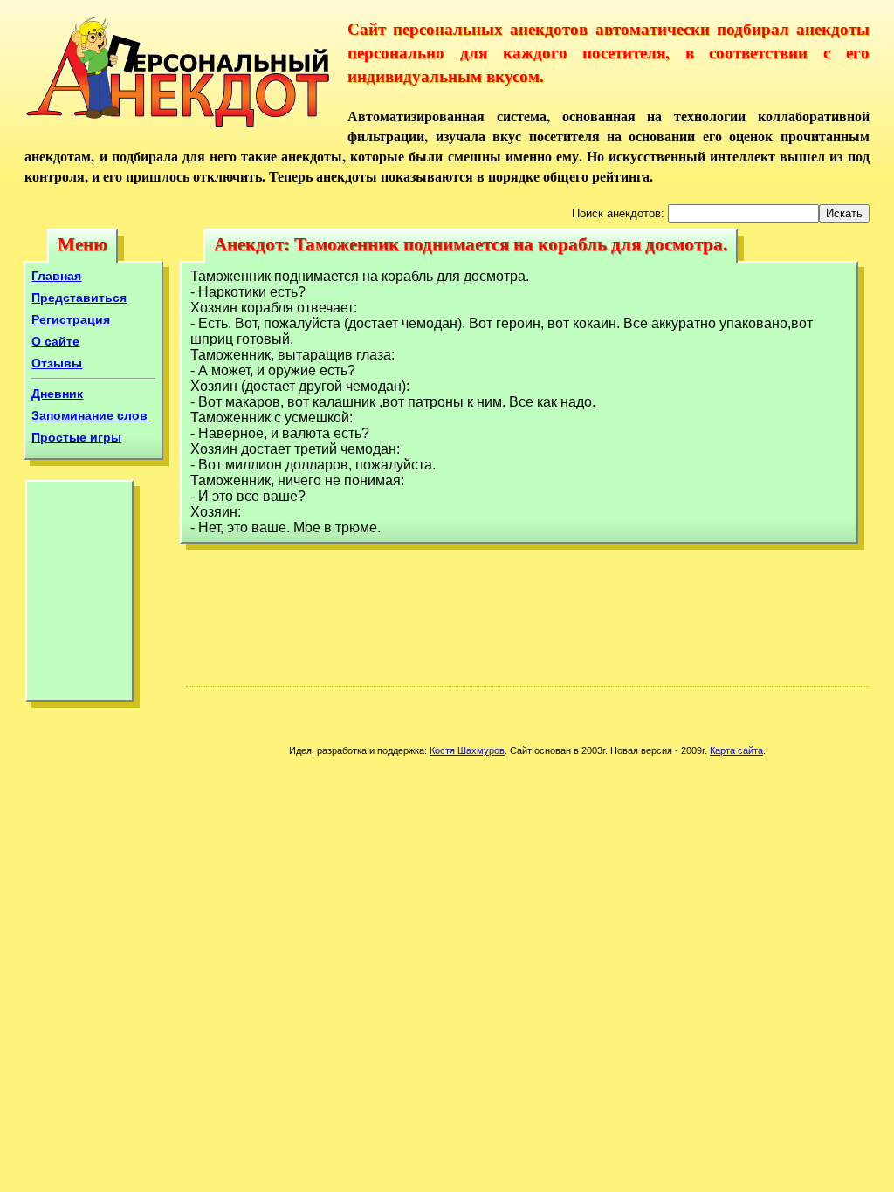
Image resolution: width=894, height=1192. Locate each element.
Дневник (57, 394)
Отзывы (56, 363)
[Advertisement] (79, 595)
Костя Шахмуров (467, 750)
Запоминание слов (89, 415)
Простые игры (76, 437)
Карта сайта (736, 750)
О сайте (55, 341)
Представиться (79, 298)
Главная (56, 276)
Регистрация (70, 319)
